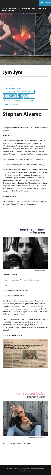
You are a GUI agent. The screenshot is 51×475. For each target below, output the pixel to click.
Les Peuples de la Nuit (13, 88)
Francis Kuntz (10, 91)
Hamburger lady (11, 96)
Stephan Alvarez (22, 114)
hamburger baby (26, 91)
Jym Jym (24, 96)
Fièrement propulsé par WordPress (18, 469)
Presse (5, 285)
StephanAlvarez (11, 104)
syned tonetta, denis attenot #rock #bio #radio (23, 10)
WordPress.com (25, 471)
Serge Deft (29, 100)
